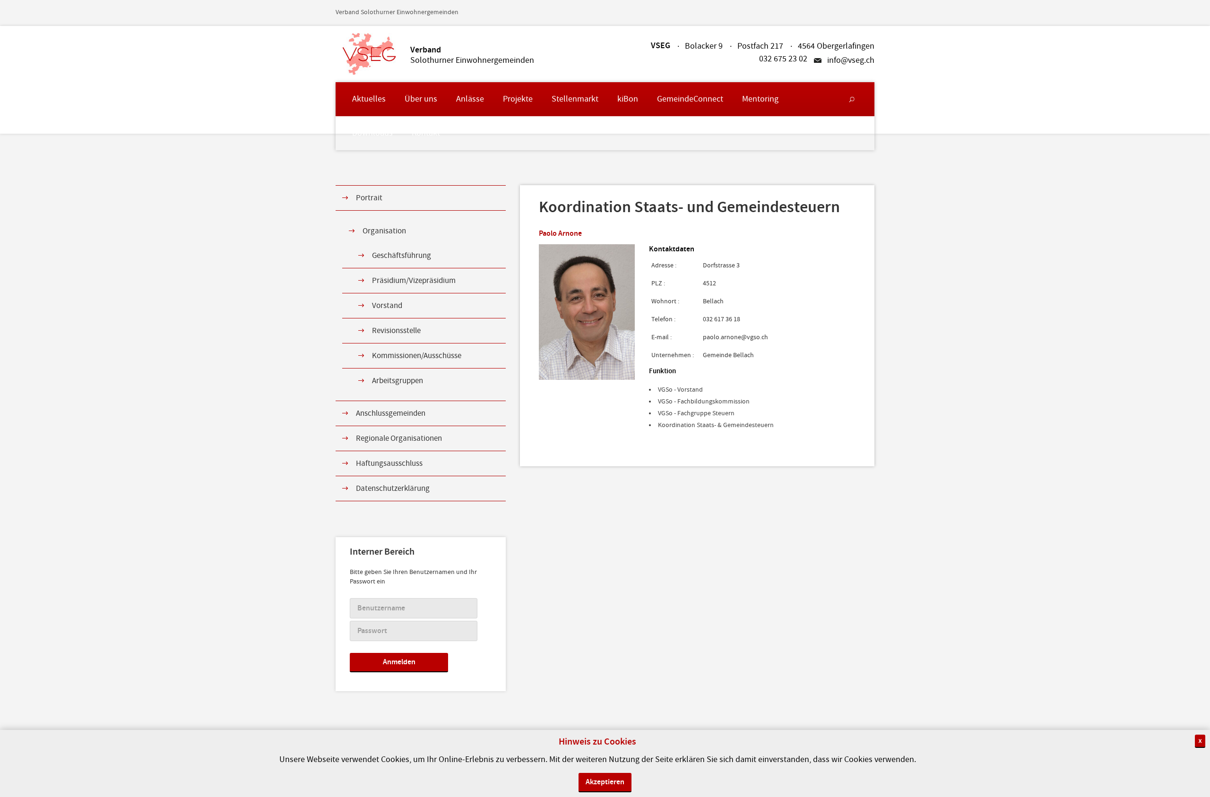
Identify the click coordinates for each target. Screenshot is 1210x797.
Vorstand (387, 305)
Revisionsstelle (396, 331)
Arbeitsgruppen (397, 381)
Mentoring (760, 99)
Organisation (384, 231)
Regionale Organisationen (399, 438)
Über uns (421, 99)
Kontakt (426, 133)
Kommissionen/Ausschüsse (416, 356)
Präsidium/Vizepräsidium (414, 280)
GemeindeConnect (690, 99)
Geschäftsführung (401, 255)
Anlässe (470, 99)
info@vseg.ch (850, 60)
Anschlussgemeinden (390, 413)
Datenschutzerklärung (393, 488)
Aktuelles (369, 99)
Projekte (518, 99)
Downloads (372, 133)
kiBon (627, 99)
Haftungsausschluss (389, 463)
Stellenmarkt (575, 99)
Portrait (369, 198)
